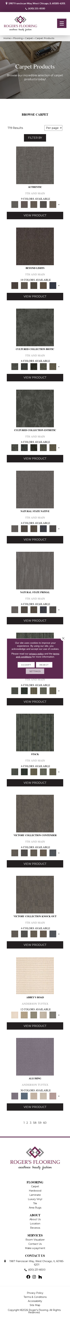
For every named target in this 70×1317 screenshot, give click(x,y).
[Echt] (24, 204)
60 (45, 1122)
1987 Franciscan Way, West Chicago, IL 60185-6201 (36, 3)
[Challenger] (35, 813)
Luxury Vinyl (35, 1199)
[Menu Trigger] (61, 23)
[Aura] (35, 975)
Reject (44, 664)
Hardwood (35, 1190)
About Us (35, 1219)
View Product (35, 215)
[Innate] (43, 528)
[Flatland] (53, 285)
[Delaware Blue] (53, 1014)
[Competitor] (34, 852)
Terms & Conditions (35, 1297)
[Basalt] (34, 1096)
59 (39, 1122)
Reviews (35, 1227)
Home (7, 38)
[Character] (24, 366)
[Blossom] (53, 1096)
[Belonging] (35, 489)
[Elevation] (34, 285)
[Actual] (35, 165)
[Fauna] (43, 285)
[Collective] (34, 366)
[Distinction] (53, 366)
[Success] (53, 852)
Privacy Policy (35, 1293)
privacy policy (36, 653)
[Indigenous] (34, 528)
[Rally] (43, 852)
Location (35, 1223)
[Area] (35, 246)
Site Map (35, 1305)
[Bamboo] (24, 1014)
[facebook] (28, 1277)
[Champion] (24, 852)
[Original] (53, 528)
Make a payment (35, 1248)
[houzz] (40, 1277)
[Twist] (53, 690)
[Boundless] (34, 1014)
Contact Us (35, 1243)
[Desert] (24, 285)
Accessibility (35, 1301)
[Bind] (15, 690)
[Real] (53, 204)
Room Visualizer (35, 1239)
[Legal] (43, 204)
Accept (26, 664)
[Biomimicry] (35, 327)
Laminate (35, 1194)
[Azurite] (24, 1096)
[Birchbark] (43, 1096)
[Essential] (24, 528)
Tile (35, 1203)
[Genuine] (34, 204)
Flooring (18, 38)
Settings (35, 671)
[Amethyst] (35, 1056)
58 (35, 1122)
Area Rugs (35, 1207)
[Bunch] (24, 690)
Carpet (29, 38)
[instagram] (34, 1277)
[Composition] (43, 366)
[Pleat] (43, 690)
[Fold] (34, 690)
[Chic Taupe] (43, 1014)
